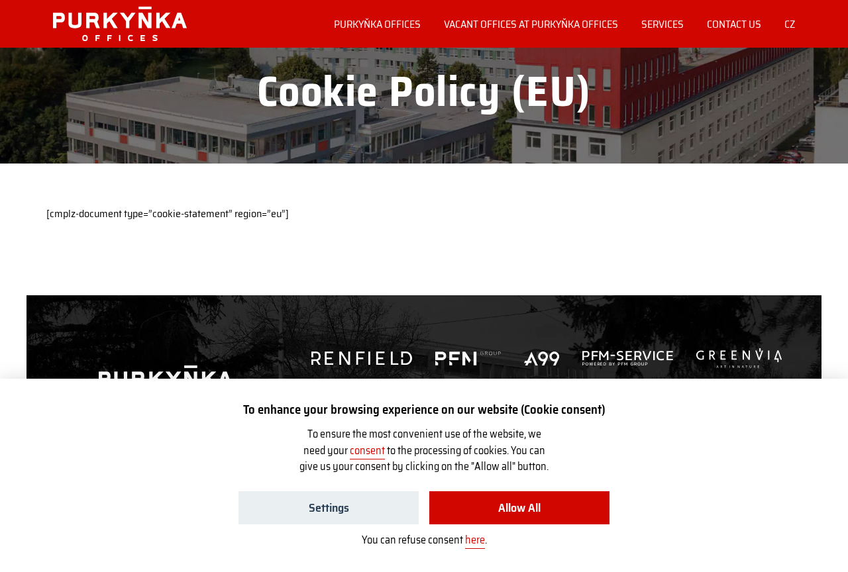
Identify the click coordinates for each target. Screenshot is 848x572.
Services (662, 24)
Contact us (734, 24)
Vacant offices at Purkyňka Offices (531, 24)
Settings (329, 508)
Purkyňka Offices (377, 24)
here (475, 540)
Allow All (519, 508)
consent (367, 450)
